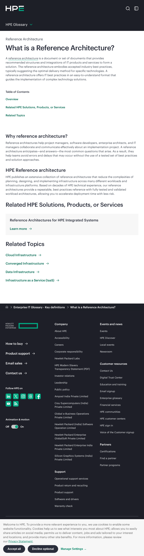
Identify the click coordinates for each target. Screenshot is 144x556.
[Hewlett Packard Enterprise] (15, 8)
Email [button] (14, 363)
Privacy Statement (20, 541)
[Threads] (30, 396)
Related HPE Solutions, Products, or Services (35, 107)
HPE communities (110, 411)
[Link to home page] (7, 307)
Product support (64, 492)
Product (18, 353)
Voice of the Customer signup (117, 432)
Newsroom (106, 351)
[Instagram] (23, 396)
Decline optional (43, 548)
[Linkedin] (8, 396)
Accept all (14, 548)
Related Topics (15, 115)
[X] (16, 396)
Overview (12, 99)
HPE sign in (106, 425)
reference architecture (23, 58)
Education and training (113, 384)
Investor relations (64, 375)
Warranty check (64, 506)
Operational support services (71, 478)
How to (14, 344)
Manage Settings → (74, 548)
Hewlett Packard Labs (67, 358)
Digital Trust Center (111, 377)
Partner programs (110, 465)
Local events (107, 344)
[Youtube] (8, 404)
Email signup (107, 391)
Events (103, 331)
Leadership (61, 382)
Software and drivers (67, 499)
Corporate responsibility (69, 351)
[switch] (13, 426)
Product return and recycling (71, 485)
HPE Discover (107, 337)
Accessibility (62, 337)
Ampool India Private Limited (71, 396)
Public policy (62, 389)
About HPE (61, 331)
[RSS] (16, 404)
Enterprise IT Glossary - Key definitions (40, 307)
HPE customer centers (112, 418)
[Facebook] (38, 396)
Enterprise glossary (111, 398)
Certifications (108, 451)
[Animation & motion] (14, 427)
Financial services (110, 405)
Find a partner (108, 458)
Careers (59, 344)
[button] (128, 8)
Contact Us (106, 370)
